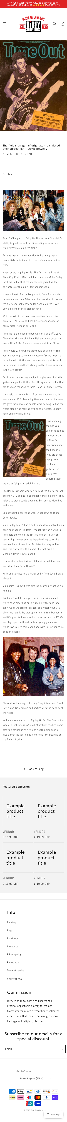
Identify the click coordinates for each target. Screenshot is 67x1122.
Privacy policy (14, 954)
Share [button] (10, 174)
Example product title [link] (15, 811)
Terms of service (15, 970)
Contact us (12, 946)
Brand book (12, 938)
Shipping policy (14, 978)
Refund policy (14, 962)
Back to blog (36, 769)
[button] (4, 24)
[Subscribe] (62, 1049)
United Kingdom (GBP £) (31, 1078)
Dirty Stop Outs (37, 1110)
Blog (9, 930)
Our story (11, 922)
